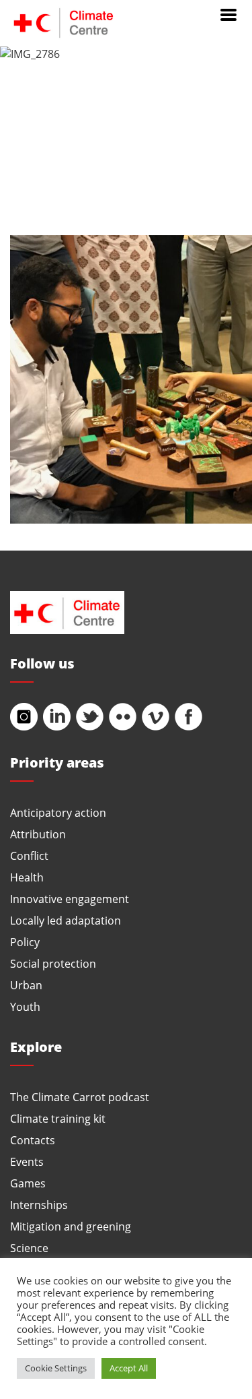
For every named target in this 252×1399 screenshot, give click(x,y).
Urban (26, 985)
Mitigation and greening (70, 1226)
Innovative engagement (69, 899)
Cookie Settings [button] (56, 1368)
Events (27, 1161)
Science (29, 1248)
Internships (39, 1205)
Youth (25, 1006)
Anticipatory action (58, 812)
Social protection (53, 963)
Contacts (32, 1140)
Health (27, 877)
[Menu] (228, 13)
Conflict (29, 855)
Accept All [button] (129, 1368)
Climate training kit (58, 1118)
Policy (25, 942)
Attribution (38, 834)
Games (28, 1183)
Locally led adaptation (65, 920)
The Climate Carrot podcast (79, 1097)
